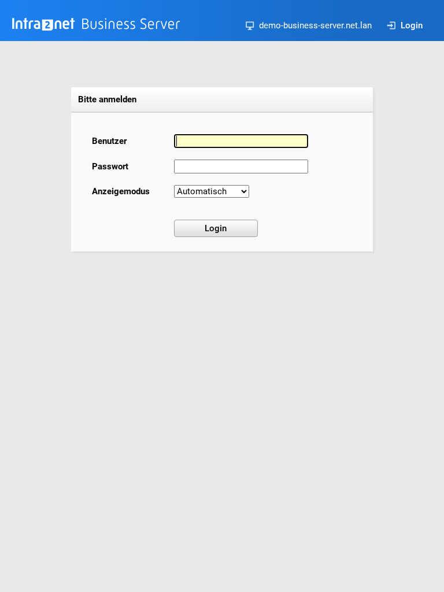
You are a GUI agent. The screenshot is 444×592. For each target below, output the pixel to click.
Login (412, 25)
